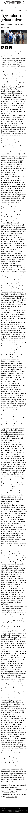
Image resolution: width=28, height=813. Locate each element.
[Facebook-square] (19, 10)
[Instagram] (26, 10)
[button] (2, 10)
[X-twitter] (23, 10)
